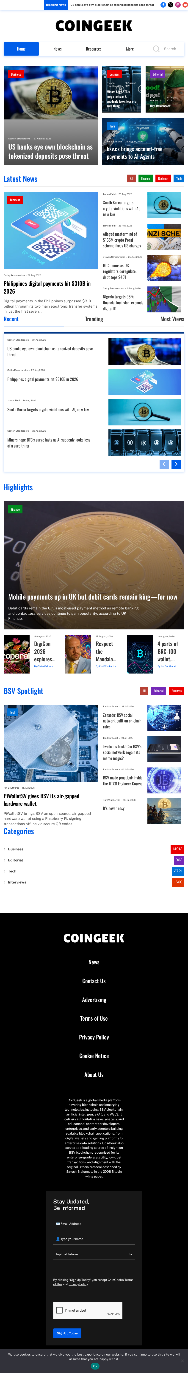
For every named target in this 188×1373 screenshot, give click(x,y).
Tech (112, 126)
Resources (94, 49)
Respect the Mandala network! (105, 651)
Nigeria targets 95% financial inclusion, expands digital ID (123, 302)
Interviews (17, 882)
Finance (145, 178)
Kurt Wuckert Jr (156, 99)
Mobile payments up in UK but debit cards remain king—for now (92, 596)
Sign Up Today (67, 1333)
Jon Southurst (114, 141)
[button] (164, 464)
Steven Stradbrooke (19, 138)
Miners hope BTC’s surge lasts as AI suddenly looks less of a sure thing (121, 98)
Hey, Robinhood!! (160, 106)
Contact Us (94, 981)
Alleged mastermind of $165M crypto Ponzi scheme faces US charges (122, 240)
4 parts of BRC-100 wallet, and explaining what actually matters (168, 651)
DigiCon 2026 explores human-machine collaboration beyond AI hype (45, 651)
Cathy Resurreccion (14, 275)
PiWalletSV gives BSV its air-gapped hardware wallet (41, 799)
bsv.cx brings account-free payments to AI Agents (135, 152)
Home (21, 49)
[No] (182, 1361)
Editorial (158, 74)
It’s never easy (113, 808)
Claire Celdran (45, 666)
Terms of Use (94, 1018)
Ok (95, 1366)
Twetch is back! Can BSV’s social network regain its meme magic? (122, 752)
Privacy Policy (94, 1037)
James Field (109, 194)
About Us (94, 1075)
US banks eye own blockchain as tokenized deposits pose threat (112, 4)
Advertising (94, 1000)
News (57, 49)
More (130, 49)
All (131, 178)
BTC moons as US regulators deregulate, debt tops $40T (119, 271)
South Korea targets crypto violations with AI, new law (121, 208)
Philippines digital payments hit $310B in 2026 (47, 287)
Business (16, 74)
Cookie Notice (94, 1056)
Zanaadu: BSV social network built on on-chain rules (122, 721)
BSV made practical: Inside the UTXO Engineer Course (123, 781)
